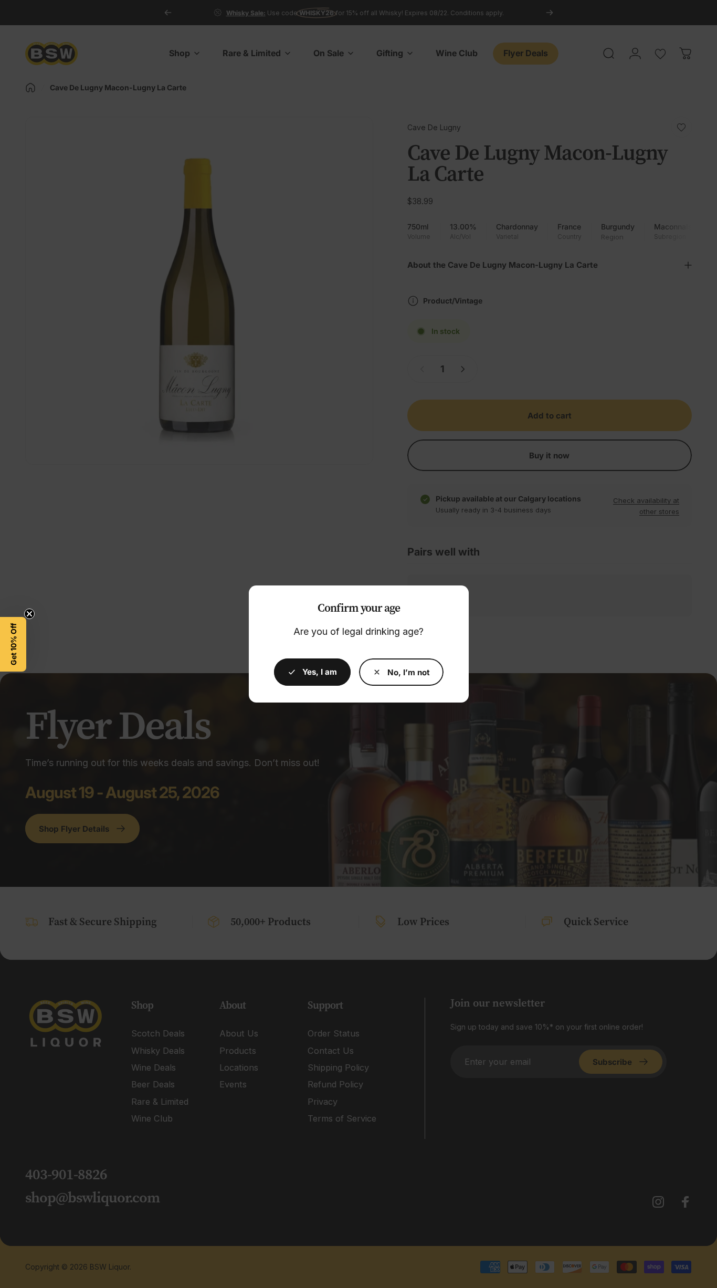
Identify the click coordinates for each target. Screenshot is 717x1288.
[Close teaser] (29, 614)
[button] (13, 644)
